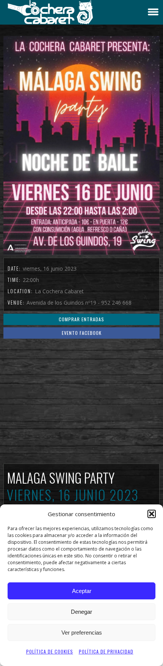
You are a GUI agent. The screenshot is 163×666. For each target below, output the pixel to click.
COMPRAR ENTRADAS (81, 319)
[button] (151, 514)
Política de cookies (49, 651)
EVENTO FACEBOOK (82, 333)
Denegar (81, 611)
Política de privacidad (106, 651)
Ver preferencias (81, 632)
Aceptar (81, 591)
